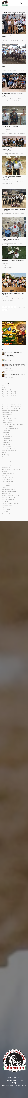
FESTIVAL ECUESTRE (8, 451)
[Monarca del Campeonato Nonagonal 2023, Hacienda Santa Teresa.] (14, 252)
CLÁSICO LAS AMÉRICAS (9, 428)
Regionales (5, 493)
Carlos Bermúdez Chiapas (9, 410)
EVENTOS (5, 446)
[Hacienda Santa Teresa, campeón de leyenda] (14, 198)
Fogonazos (5, 457)
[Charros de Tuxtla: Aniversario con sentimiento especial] (14, 115)
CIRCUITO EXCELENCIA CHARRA (11, 424)
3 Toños (4, 388)
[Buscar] (20, 3)
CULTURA (5, 434)
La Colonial (5, 467)
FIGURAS (4, 453)
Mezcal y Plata (6, 477)
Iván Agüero (5, 465)
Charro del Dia (6, 414)
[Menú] (24, 3)
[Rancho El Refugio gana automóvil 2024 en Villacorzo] (14, 24)
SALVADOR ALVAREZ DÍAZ (9, 495)
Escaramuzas (6, 440)
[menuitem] (20, 3)
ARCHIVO (5, 398)
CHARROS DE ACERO (8, 418)
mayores (4, 475)
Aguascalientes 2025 (8, 396)
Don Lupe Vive (6, 436)
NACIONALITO (6, 481)
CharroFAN (5, 416)
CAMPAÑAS (5, 402)
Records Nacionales (7, 489)
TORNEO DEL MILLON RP (9, 503)
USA (3, 507)
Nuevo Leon (5, 487)
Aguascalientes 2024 (8, 394)
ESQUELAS (5, 442)
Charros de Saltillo (7, 420)
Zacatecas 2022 (6, 514)
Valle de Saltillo (6, 509)
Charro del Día (6, 412)
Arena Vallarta (6, 400)
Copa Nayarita (6, 432)
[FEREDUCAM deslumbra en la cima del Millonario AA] (14, 165)
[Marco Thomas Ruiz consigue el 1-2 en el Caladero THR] (14, 141)
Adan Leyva (5, 390)
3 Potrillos (5, 385)
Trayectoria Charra (7, 505)
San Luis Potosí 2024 (8, 499)
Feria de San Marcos (8, 449)
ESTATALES (5, 444)
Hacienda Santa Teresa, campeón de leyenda (13, 209)
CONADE (4, 430)
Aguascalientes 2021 (8, 392)
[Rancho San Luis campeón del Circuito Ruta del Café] (14, 282)
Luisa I (4, 471)
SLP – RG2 (5, 501)
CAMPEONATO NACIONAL (9, 408)
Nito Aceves (5, 483)
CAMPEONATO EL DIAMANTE (10, 406)
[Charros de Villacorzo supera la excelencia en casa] (14, 54)
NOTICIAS (5, 485)
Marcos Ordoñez (7, 473)
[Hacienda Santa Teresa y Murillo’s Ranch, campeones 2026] (14, 82)
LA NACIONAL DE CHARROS (10, 469)
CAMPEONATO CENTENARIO (10, 404)
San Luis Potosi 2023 (8, 497)
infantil (4, 463)
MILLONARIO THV (7, 479)
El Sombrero (5, 438)
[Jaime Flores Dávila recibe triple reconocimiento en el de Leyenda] (14, 227)
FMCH (4, 455)
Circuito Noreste (6, 426)
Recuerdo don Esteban (8, 491)
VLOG (4, 512)
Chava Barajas (6, 422)
